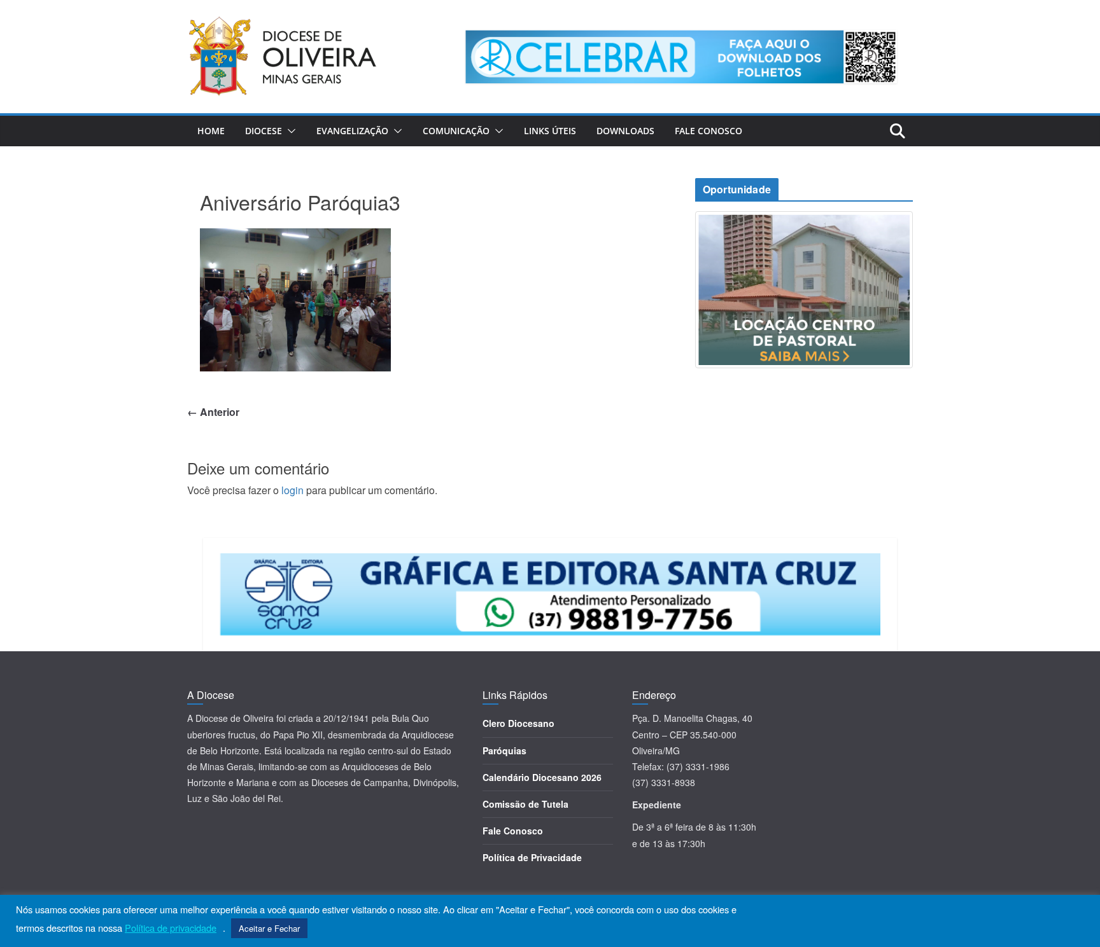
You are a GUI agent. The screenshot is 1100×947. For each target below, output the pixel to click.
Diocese (263, 131)
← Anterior (213, 411)
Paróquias (504, 750)
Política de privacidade (170, 928)
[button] (289, 131)
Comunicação (456, 131)
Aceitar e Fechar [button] (269, 928)
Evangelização (352, 131)
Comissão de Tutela (525, 804)
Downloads (625, 131)
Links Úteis (550, 131)
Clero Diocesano (518, 723)
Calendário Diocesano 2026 (542, 777)
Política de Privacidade (532, 857)
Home (211, 131)
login (292, 490)
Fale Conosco (708, 131)
